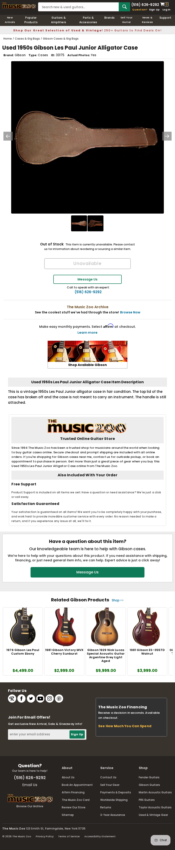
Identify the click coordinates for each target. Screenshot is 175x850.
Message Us (87, 279)
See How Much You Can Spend (124, 726)
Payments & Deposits (115, 792)
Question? (139, 9)
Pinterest (59, 698)
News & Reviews (147, 20)
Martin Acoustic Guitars (155, 792)
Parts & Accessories (88, 20)
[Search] (124, 6)
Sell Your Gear (109, 785)
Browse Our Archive (29, 806)
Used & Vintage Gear (153, 815)
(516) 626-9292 (145, 4)
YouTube (40, 698)
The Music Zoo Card (76, 800)
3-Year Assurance (112, 815)
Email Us (29, 784)
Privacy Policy (45, 836)
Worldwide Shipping (114, 800)
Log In (166, 9)
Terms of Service (69, 836)
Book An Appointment (77, 785)
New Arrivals (10, 20)
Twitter (31, 698)
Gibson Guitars (149, 785)
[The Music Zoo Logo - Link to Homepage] (19, 5)
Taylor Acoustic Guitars (155, 807)
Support (165, 18)
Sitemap (68, 815)
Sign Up (154, 9)
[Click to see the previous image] (8, 136)
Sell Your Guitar (127, 20)
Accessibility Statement (100, 836)
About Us (68, 777)
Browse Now (130, 312)
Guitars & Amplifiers (58, 20)
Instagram (50, 698)
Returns (105, 807)
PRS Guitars (147, 800)
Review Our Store (73, 807)
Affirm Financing (73, 792)
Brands (109, 18)
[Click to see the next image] (167, 136)
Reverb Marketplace (12, 698)
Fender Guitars (149, 777)
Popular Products (31, 20)
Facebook (21, 698)
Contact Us (108, 777)
